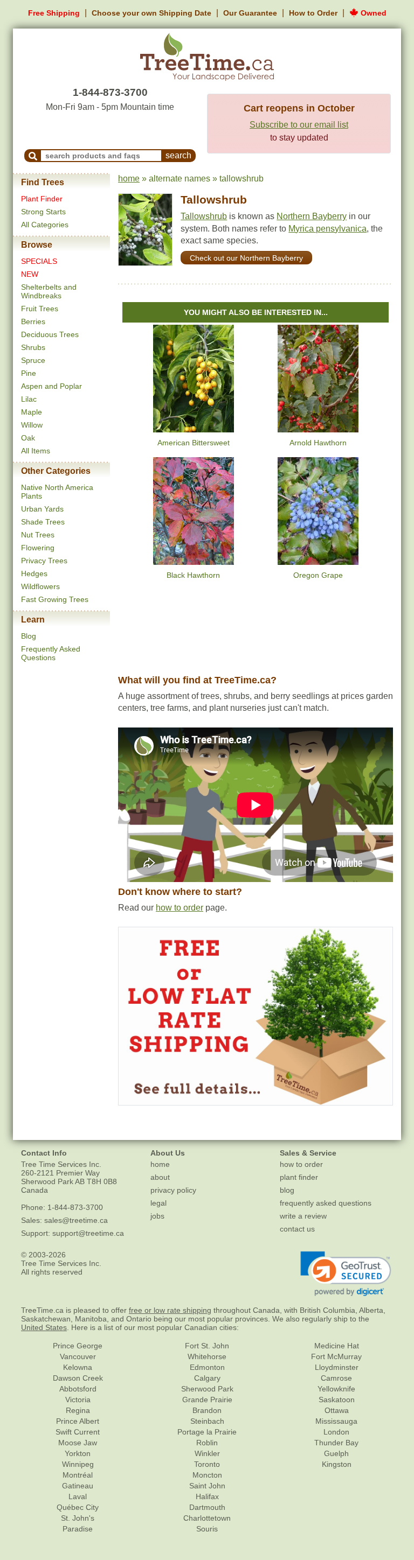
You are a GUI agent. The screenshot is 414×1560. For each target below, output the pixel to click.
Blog (28, 636)
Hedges (34, 573)
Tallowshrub (214, 199)
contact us (297, 1229)
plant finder (299, 1177)
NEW (29, 274)
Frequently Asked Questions (50, 653)
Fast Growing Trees (54, 599)
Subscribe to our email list (299, 124)
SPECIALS (39, 261)
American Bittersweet (193, 442)
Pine (28, 373)
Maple (31, 412)
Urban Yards (42, 509)
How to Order (313, 13)
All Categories (44, 224)
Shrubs (33, 347)
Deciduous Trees (50, 334)
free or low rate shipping (170, 1310)
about (160, 1177)
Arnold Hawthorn (318, 442)
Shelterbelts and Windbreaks (49, 291)
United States (44, 1327)
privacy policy (173, 1190)
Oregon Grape (318, 575)
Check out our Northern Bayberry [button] (246, 258)
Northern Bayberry (312, 216)
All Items (35, 450)
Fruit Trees (39, 308)
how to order (179, 907)
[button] (346, 1274)
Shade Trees (43, 521)
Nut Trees (37, 534)
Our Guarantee (250, 13)
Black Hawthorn (193, 575)
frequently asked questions (325, 1203)
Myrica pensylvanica (327, 228)
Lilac (29, 399)
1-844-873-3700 (110, 92)
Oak (28, 437)
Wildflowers (40, 586)
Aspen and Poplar (51, 386)
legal (158, 1203)
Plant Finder (42, 198)
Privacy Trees (44, 560)
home (129, 178)
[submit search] (33, 155)
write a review (303, 1216)
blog (287, 1190)
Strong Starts (43, 211)
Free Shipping (54, 13)
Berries (33, 321)
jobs (157, 1216)
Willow (32, 425)
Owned (372, 13)
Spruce (33, 360)
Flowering (37, 547)
